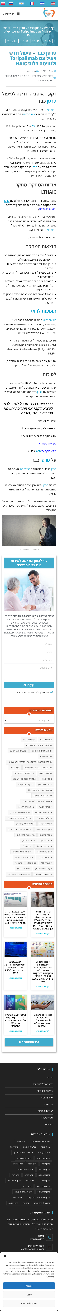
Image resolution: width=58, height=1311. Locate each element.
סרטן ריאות (17, 1197)
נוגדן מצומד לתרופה (25, 835)
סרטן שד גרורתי (44, 852)
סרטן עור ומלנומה (14, 1180)
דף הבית (49, 28)
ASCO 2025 (46, 739)
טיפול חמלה (45, 1147)
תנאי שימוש (47, 1117)
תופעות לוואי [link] (43, 311)
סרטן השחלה (45, 1180)
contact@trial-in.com (32, 1249)
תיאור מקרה (13, 1203)
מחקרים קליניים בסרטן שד (19, 829)
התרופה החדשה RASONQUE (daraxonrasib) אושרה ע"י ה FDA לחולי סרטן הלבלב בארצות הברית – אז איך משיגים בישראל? (43, 920)
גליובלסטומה (22, 1141)
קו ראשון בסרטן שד (24, 857)
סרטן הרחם (29, 1175)
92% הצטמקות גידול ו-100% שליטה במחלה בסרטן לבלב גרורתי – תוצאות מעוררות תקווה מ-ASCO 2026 (15, 917)
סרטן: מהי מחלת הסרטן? (23, 1152)
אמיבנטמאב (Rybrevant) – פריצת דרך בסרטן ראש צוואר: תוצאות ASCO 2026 (15, 967)
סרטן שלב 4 (36, 76)
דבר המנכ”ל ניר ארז (43, 1084)
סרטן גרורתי (46, 840)
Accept (29, 1285)
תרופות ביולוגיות (21, 76)
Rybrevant (45, 773)
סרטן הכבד (34, 28)
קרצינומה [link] (25, 469)
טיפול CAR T (45, 807)
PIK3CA (15, 767)
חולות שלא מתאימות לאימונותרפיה (37, 801)
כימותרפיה (48, 76)
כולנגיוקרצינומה (29, 1147)
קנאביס (31, 863)
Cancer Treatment (42, 751)
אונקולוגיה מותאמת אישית (24, 779)
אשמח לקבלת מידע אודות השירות (32, 692)
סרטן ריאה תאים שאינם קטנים (38, 1197)
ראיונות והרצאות (45, 1091)
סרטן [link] (51, 100)
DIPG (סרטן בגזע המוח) (41, 1141)
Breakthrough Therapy (39, 745)
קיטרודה (46, 863)
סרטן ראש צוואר (44, 846)
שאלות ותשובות (45, 1111)
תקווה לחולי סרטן (43, 868)
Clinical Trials (18, 751)
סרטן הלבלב (28, 840)
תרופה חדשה (23, 868)
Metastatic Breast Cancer (38, 767)
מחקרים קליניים (44, 829)
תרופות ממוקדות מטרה (19, 874)
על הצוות (48, 1104)
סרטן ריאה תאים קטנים (24, 1192)
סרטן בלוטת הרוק (43, 1158)
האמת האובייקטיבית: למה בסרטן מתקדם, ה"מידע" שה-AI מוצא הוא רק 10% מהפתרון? (15, 1020)
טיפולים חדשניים (44, 818)
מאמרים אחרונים (42, 884)
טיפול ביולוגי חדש (26, 807)
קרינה (19, 863)
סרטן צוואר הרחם (43, 1186)
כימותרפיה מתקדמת (25, 823)
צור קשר (49, 1124)
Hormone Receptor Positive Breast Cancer (30, 762)
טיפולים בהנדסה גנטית (20, 812)
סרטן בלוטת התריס (24, 1158)
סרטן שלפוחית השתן (42, 1203)
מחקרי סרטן (45, 835)
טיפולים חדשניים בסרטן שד (19, 818)
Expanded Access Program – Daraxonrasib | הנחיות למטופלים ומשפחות (43, 1020)
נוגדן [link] (34, 126)
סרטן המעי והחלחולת (25, 1169)
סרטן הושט (46, 1164)
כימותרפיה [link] (50, 110)
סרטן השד (15, 1175)
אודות (50, 1077)
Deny (29, 1294)
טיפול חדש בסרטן (43, 812)
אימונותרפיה (45, 784)
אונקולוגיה (46, 779)
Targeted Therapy (24, 773)
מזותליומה (14, 1147)
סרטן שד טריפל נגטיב (22, 852)
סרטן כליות (30, 1180)
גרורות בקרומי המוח (43, 795)
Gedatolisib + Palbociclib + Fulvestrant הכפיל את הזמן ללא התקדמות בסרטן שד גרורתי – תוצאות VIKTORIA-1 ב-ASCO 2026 (42, 971)
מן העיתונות (47, 1097)
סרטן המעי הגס (44, 1169)
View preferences (29, 1303)
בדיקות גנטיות (25, 784)
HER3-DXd (46, 756)
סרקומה (26, 1203)
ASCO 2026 (29, 739)
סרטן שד (26, 846)
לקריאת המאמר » (42, 933)
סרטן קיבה (27, 1186)
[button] (4, 1256)
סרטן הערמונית (44, 1175)
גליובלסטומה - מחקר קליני (40, 790)
